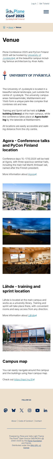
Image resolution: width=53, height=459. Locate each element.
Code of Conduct (26, 421)
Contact (38, 421)
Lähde (31, 315)
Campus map (15, 361)
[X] (22, 410)
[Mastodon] (6, 410)
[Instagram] (29, 410)
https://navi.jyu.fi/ (23, 379)
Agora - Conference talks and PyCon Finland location (26, 145)
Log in (33, 3)
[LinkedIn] (45, 410)
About (10, 27)
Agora (31, 174)
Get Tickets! (44, 3)
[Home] (15, 14)
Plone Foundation (35, 441)
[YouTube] (37, 410)
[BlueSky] (14, 410)
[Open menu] (46, 11)
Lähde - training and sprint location (21, 288)
